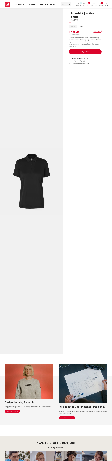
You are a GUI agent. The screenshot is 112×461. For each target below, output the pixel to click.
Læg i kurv (85, 52)
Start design (97, 31)
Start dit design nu (11, 411)
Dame (73, 26)
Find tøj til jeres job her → (56, 448)
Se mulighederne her (66, 417)
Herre (81, 26)
